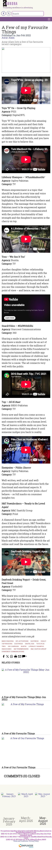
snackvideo (6, 649)
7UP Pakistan (7, 644)
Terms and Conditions (20, 841)
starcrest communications (13, 651)
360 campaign (13, 646)
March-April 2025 (26, 819)
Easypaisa (18, 644)
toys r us (40, 644)
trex (4, 646)
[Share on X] (7, 656)
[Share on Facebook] (3, 656)
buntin (23, 646)
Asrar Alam (8, 37)
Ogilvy (43, 641)
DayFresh (34, 641)
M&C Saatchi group (38, 649)
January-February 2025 (9, 821)
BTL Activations (22, 641)
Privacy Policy (34, 841)
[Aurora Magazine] (27, 3)
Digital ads (29, 644)
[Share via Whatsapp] (11, 656)
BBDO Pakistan (7, 641)
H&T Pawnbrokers (21, 649)
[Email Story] (19, 656)
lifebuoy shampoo (36, 646)
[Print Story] (15, 656)
